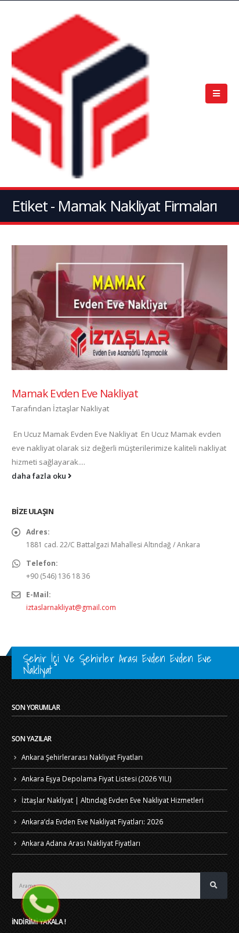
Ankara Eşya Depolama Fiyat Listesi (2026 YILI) (96, 778)
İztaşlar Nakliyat (81, 408)
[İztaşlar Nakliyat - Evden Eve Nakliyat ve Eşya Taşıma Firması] (84, 93)
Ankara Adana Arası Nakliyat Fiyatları (80, 843)
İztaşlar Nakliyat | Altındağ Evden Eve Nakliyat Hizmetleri (112, 800)
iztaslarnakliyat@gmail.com (71, 607)
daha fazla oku (40, 476)
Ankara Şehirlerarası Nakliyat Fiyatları (82, 757)
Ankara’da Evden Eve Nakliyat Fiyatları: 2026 (92, 821)
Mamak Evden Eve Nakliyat (75, 393)
